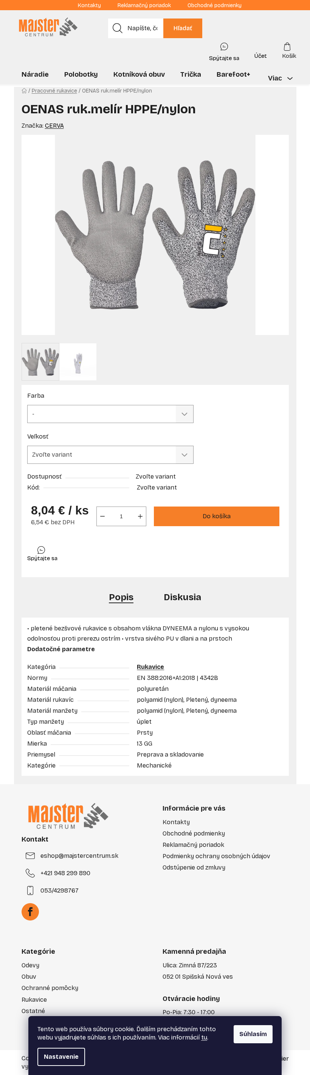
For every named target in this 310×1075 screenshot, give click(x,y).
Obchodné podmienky (215, 5)
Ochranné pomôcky (50, 988)
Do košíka (217, 516)
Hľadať (183, 28)
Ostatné (33, 1011)
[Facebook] (30, 912)
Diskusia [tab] (182, 597)
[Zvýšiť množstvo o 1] (140, 516)
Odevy (30, 965)
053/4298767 (59, 890)
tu (204, 1037)
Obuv (29, 976)
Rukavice (150, 666)
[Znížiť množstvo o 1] (102, 516)
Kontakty (89, 5)
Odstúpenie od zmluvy (194, 867)
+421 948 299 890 (65, 873)
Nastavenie (61, 1056)
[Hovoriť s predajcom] (224, 50)
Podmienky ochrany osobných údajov (216, 856)
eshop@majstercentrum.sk (79, 855)
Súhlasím (253, 1034)
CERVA (54, 125)
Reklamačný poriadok (144, 5)
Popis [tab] (121, 597)
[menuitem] (35, 74)
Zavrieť (81, 552)
